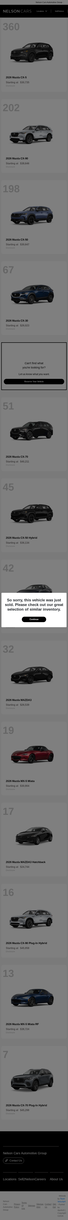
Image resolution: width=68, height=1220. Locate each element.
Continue (34, 619)
